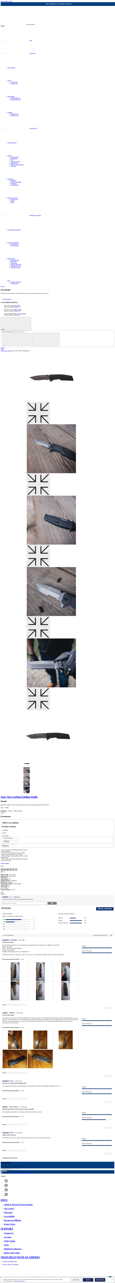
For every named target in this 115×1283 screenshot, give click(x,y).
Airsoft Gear (14, 82)
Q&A (2, 892)
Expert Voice (9, 1224)
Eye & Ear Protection (13, 242)
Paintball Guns (15, 115)
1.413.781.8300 (21, 313)
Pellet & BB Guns (15, 99)
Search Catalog (6, 331)
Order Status (9, 1241)
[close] (46, 339)
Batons (12, 201)
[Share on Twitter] (9, 870)
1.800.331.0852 (17, 309)
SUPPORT (7, 1228)
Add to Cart (5, 846)
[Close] (112, 1280)
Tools (12, 202)
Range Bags (14, 263)
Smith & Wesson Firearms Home (18, 1204)
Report (23, 1005)
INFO (4, 1200)
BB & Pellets (11, 96)
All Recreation (11, 67)
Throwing (13, 166)
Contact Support (6, 299)
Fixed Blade (14, 158)
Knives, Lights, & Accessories (10, 1264)
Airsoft (9, 80)
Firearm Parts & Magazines (9, 1261)
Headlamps (14, 183)
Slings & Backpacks (16, 264)
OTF (12, 160)
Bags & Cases (11, 258)
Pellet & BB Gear (15, 98)
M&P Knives (14, 163)
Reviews (3, 894)
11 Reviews (17, 897)
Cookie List (22, 1281)
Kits (8, 280)
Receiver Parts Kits (16, 282)
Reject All (88, 1280)
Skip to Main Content (6, 1)
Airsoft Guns (14, 83)
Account (7, 1237)
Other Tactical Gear (12, 198)
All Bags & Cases (15, 267)
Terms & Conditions (15, 1173)
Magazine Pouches (16, 266)
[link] (5, 897)
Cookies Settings (76, 1280)
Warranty (8, 1212)
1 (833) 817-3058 (44, 1270)
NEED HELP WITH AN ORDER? (20, 1257)
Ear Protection (14, 244)
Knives (9, 155)
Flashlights (10, 179)
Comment (108, 1008)
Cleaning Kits (14, 283)
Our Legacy (9, 1208)
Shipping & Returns (12, 1249)
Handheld (13, 180)
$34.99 (2, 813)
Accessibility (9, 1216)
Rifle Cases (14, 261)
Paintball (9, 112)
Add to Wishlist (5, 863)
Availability (5, 830)
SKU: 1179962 (5, 807)
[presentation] (15, 971)
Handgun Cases (15, 260)
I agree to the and (17, 1173)
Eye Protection (15, 245)
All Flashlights (15, 185)
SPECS (3, 872)
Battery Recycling (12, 1253)
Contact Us (9, 1233)
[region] (57, 1280)
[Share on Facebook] (3, 870)
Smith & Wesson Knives (17, 164)
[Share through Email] (15, 870)
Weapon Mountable (16, 182)
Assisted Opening (15, 161)
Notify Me (6, 841)
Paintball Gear (14, 114)
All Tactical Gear (12, 142)
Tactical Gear (4, 350)
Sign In (3, 286)
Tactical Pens (14, 199)
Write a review (18, 811)
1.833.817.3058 (15, 305)
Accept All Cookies (100, 1280)
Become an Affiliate (12, 1220)
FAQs (6, 1245)
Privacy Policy (27, 1173)
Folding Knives (15, 157)
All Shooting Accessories (14, 229)
